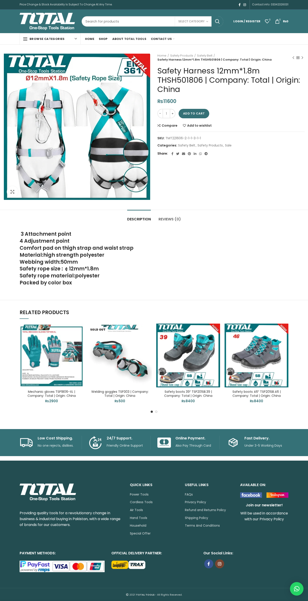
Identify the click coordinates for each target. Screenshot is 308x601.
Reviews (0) (170, 219)
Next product (302, 57)
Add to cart (194, 113)
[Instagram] (244, 5)
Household (138, 525)
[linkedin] (195, 154)
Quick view (80, 351)
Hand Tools (138, 518)
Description (139, 219)
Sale (228, 145)
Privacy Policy (195, 502)
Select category (191, 21)
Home (161, 56)
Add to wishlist (199, 125)
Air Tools (136, 510)
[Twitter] (178, 154)
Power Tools (139, 494)
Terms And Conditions (202, 525)
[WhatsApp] (200, 154)
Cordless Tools (141, 502)
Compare (169, 125)
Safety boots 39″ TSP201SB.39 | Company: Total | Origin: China (188, 394)
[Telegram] (206, 154)
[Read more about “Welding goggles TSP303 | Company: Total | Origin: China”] (148, 341)
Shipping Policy (196, 518)
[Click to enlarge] (12, 191)
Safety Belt (204, 56)
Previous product (293, 57)
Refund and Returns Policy (205, 510)
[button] (80, 341)
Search (217, 21)
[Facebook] (239, 5)
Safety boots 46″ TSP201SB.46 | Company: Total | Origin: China (256, 394)
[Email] (183, 154)
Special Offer (140, 533)
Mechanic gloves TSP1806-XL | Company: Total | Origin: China (52, 394)
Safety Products (181, 56)
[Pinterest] (189, 154)
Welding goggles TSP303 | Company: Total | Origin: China (120, 394)
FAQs (189, 494)
